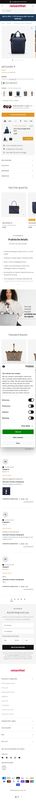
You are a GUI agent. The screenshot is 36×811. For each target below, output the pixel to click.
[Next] (34, 93)
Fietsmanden (5, 705)
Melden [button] (23, 499)
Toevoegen (28, 138)
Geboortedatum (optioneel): (10, 636)
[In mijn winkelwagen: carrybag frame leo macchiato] (23, 361)
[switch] (31, 406)
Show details (25, 426)
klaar (24, 152)
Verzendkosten (12, 79)
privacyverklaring (14, 655)
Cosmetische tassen (8, 709)
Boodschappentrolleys (8, 692)
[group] (18, 483)
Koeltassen (5, 701)
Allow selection (18, 437)
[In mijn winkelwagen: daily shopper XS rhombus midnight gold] (23, 214)
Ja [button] (19, 499)
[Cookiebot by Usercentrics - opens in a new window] (25, 366)
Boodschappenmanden (8, 683)
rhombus (9, 23)
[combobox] (18, 11)
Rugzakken (5, 696)
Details (31, 126)
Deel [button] (27, 499)
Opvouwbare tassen (8, 714)
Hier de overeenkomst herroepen (13, 749)
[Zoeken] (4, 11)
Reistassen (5, 688)
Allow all (18, 432)
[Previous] (2, 93)
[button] (2, 6)
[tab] (12, 60)
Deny (18, 443)
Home (3, 23)
